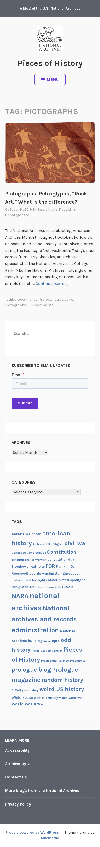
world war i (76, 698)
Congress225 (36, 552)
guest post (71, 573)
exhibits (38, 566)
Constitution (61, 552)
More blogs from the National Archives (42, 790)
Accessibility (17, 750)
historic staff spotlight (66, 580)
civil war (76, 543)
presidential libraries (55, 660)
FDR (50, 566)
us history (31, 690)
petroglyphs (62, 299)
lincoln (68, 587)
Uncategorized (17, 215)
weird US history (61, 689)
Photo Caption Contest (47, 650)
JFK (31, 587)
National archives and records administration (44, 619)
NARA (20, 596)
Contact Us (16, 777)
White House (22, 697)
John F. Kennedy (46, 587)
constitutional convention (29, 559)
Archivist (39, 544)
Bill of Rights (55, 544)
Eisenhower (21, 566)
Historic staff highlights (29, 580)
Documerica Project (34, 299)
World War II (24, 703)
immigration (20, 587)
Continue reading (52, 283)
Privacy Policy (18, 804)
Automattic (50, 838)
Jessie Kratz (47, 209)
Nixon (47, 641)
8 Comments (43, 305)
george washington (45, 573)
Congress (19, 552)
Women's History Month (51, 698)
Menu (53, 79)
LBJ (60, 587)
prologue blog (31, 669)
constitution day (61, 559)
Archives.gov (17, 763)
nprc (56, 641)
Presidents (77, 660)
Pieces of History (50, 63)
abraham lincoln (26, 534)
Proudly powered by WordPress (32, 832)
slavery (17, 690)
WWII (41, 704)
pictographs (15, 305)
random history (62, 680)
